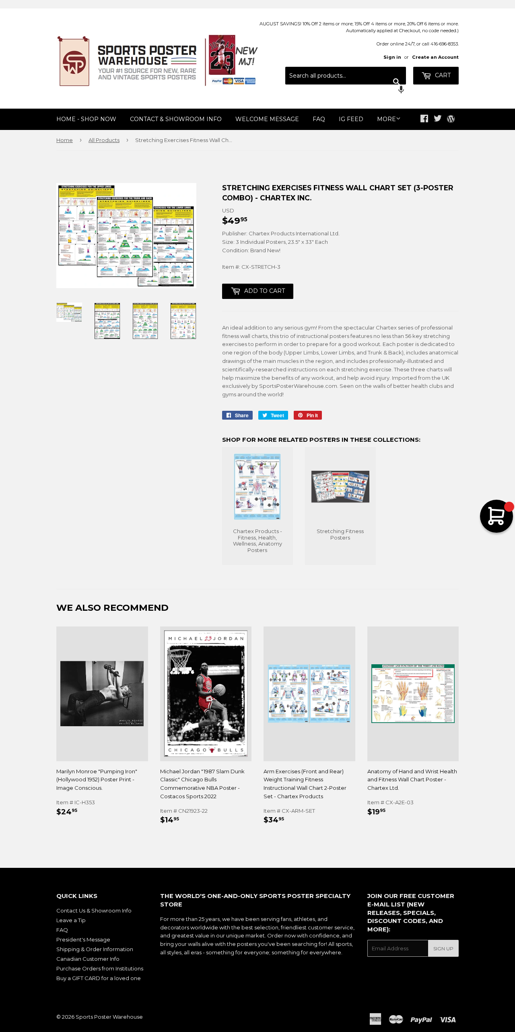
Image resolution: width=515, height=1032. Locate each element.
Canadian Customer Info (87, 959)
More (386, 119)
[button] (345, 90)
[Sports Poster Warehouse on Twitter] (438, 119)
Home (64, 140)
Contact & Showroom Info (176, 119)
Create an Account (435, 57)
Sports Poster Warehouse (109, 1016)
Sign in (392, 57)
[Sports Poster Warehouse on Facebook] (424, 119)
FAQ (319, 119)
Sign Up (443, 948)
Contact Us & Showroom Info (94, 910)
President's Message (83, 939)
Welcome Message (267, 119)
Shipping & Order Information (94, 949)
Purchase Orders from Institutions (99, 968)
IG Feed (351, 119)
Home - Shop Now (86, 119)
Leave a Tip (71, 920)
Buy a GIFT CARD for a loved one (98, 978)
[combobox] (345, 75)
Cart (442, 75)
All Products (104, 140)
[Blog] (451, 119)
